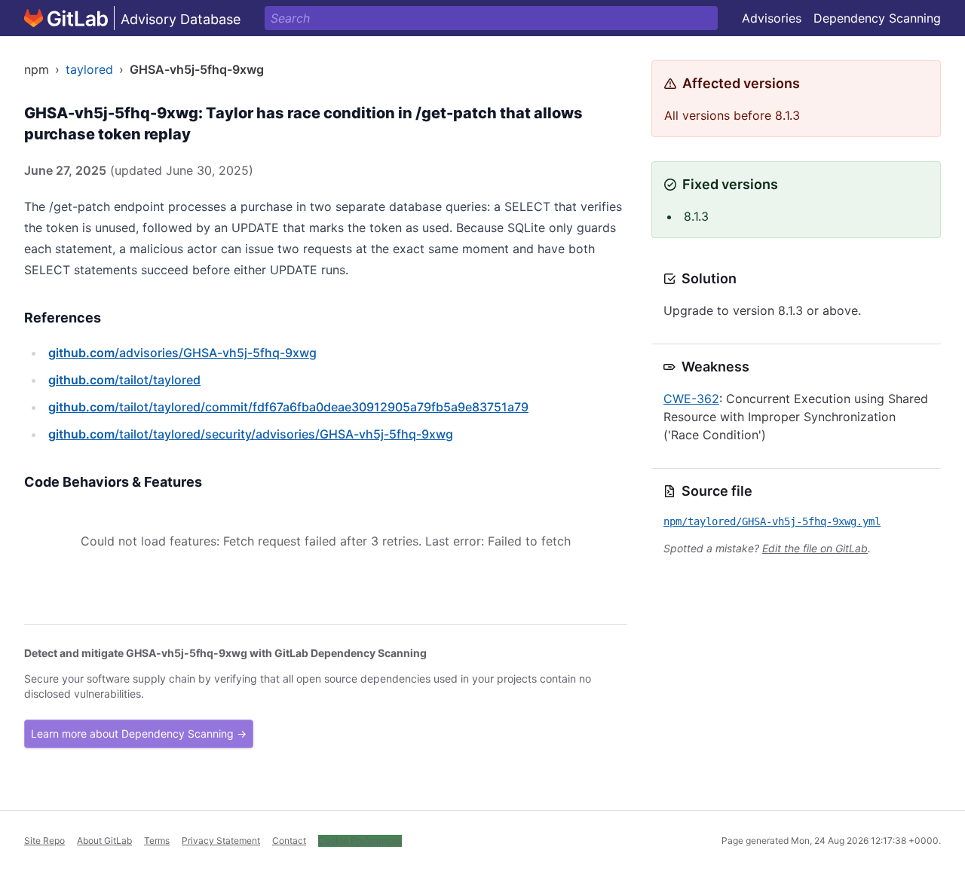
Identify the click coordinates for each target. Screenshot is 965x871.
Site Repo (44, 840)
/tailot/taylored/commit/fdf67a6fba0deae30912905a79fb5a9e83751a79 (288, 406)
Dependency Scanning (877, 18)
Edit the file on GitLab (815, 548)
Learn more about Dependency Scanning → (139, 733)
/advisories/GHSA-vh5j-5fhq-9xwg (182, 352)
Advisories (771, 18)
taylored (89, 69)
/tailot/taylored (124, 379)
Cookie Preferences (360, 840)
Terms (157, 840)
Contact (289, 840)
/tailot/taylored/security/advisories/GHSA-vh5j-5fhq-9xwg (250, 434)
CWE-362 (691, 398)
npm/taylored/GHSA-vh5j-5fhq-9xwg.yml (772, 521)
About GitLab (104, 840)
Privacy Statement (221, 840)
